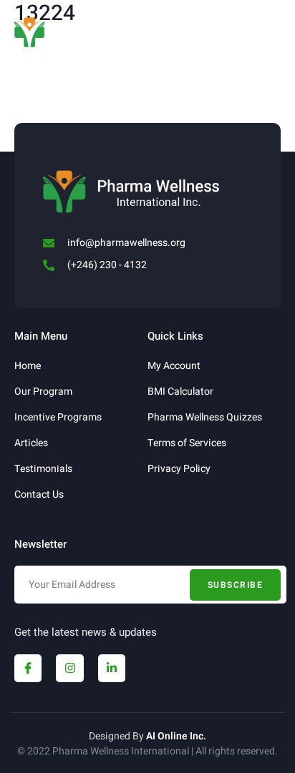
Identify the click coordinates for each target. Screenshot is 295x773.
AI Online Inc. (176, 736)
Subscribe (235, 584)
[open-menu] (273, 27)
